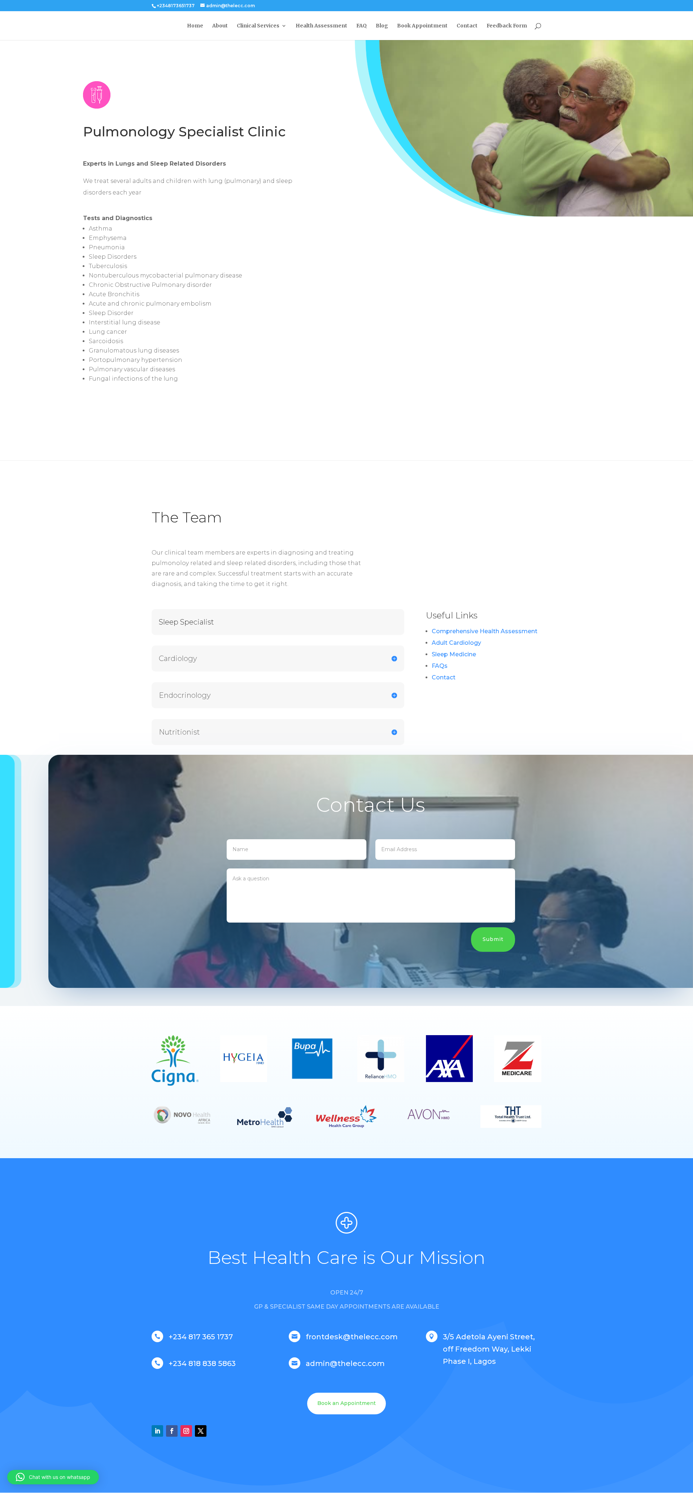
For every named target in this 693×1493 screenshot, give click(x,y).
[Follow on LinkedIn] (157, 1431)
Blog (382, 26)
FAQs (440, 665)
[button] (53, 1477)
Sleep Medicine (454, 654)
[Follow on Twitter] (200, 1431)
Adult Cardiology (456, 642)
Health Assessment (321, 26)
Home (195, 26)
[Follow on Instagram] (186, 1431)
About (220, 26)
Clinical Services (258, 26)
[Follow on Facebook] (172, 1431)
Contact (467, 26)
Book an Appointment (346, 1403)
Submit (493, 939)
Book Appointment (422, 26)
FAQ (361, 26)
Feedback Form (507, 26)
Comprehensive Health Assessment (484, 631)
